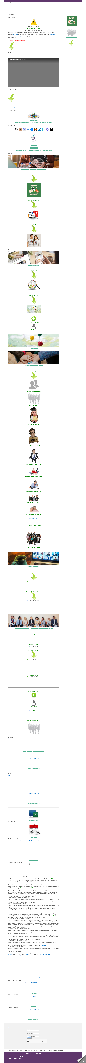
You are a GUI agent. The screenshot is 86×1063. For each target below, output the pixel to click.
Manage (37, 265)
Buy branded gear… (34, 224)
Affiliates (38, 5)
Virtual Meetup (18, 36)
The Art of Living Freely (45, 954)
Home (24, 5)
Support (71, 5)
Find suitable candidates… (33, 720)
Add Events (37, 751)
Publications (49, 5)
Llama (32, 150)
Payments (36, 122)
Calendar (58, 5)
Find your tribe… (33, 405)
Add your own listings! (34, 322)
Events (30, 751)
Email (28, 1035)
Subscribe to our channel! (33, 1019)
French (44, 36)
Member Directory (34, 547)
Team (25, 1050)
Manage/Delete (33, 706)
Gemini (29, 150)
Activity (27, 122)
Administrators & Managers (34, 502)
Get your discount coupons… (34, 174)
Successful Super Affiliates (34, 525)
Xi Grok (50, 150)
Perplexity (44, 150)
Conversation (32, 365)
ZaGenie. (27, 954)
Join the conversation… (34, 391)
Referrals (31, 122)
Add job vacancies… (34, 698)
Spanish (40, 36)
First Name (29, 1029)
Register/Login (15, 1050)
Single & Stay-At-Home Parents (33, 476)
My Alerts (27, 628)
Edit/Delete (33, 330)
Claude (21, 150)
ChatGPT (18, 150)
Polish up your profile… (33, 371)
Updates (35, 1050)
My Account (33, 1006)
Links (18, 122)
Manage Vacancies (42, 628)
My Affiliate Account (34, 120)
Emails (51, 122)
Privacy (55, 1050)
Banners (21, 122)
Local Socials (37, 566)
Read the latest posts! (33, 820)
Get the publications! (33, 860)
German (36, 36)
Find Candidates (49, 628)
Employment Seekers (34, 445)
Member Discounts (25, 169)
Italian (47, 36)
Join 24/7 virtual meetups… (33, 572)
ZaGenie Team (34, 993)
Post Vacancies (34, 628)
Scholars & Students (33, 424)
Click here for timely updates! (34, 768)
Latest (28, 751)
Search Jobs (17, 628)
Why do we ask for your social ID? (13, 55)
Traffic (24, 122)
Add (35, 265)
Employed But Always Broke (33, 464)
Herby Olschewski (18, 1058)
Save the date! (34, 837)
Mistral (35, 150)
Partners (43, 5)
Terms (50, 1050)
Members (33, 5)
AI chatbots (15, 34)
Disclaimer (60, 1050)
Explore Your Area (34, 348)
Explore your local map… (34, 295)
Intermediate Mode (34, 148)
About (28, 5)
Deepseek (25, 150)
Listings (30, 265)
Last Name (29, 1032)
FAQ (62, 5)
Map (33, 265)
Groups (36, 365)
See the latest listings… (33, 270)
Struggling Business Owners (33, 491)
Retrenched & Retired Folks (33, 514)
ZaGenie (15, 1053)
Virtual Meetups (31, 566)
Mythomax (39, 150)
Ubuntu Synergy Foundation (22, 1056)
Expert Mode (34, 145)
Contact (66, 5)
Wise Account (44, 945)
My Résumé (22, 628)
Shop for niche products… (34, 200)
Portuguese (52, 36)
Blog (54, 5)
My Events (42, 751)
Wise (11, 945)
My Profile (27, 365)
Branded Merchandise (41, 169)
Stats (16, 122)
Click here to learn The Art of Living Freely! (34, 977)
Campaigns (44, 122)
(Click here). (52, 34)
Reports (48, 122)
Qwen (47, 150)
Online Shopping (33, 169)
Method (39, 122)
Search (24, 751)
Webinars (30, 1050)
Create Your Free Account (71, 37)
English (32, 36)
